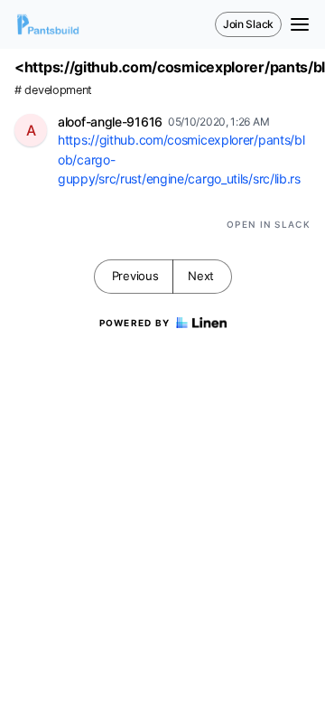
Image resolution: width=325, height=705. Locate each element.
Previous (135, 275)
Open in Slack (269, 224)
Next (201, 275)
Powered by (135, 322)
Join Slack (248, 24)
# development (53, 90)
